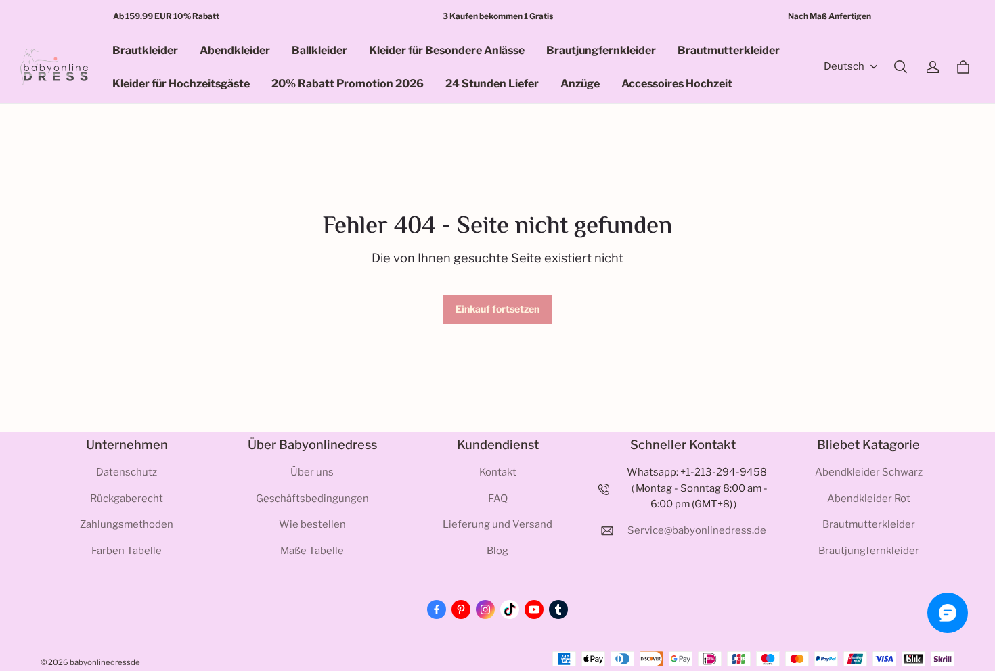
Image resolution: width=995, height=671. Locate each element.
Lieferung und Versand (497, 524)
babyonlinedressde (105, 662)
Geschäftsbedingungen (312, 498)
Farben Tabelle (126, 551)
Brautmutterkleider (729, 50)
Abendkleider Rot (868, 498)
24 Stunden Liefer (492, 83)
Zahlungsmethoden (126, 524)
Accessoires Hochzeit (676, 83)
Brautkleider (145, 50)
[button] (900, 66)
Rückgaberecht (126, 498)
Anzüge (580, 83)
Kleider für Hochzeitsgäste (181, 83)
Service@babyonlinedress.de (696, 530)
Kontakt (497, 472)
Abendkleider (235, 50)
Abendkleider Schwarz (869, 472)
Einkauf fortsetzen (497, 309)
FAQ (498, 498)
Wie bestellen (312, 524)
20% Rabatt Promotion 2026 (347, 83)
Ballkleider (319, 50)
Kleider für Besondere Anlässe (447, 50)
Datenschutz (126, 472)
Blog (497, 551)
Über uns (312, 472)
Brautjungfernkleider (601, 50)
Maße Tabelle (312, 551)
